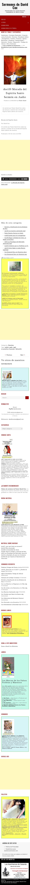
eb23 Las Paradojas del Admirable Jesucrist (14, 553)
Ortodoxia (11, 40)
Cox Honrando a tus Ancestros (10, 602)
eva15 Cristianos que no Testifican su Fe (16, 245)
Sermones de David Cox (15, 6)
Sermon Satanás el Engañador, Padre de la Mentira (13, 880)
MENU (24, 16)
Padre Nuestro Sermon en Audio (13, 233)
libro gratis (8, 686)
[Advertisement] (15, 155)
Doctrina (14, 37)
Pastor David (22, 100)
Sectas (10, 42)
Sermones (5, 25)
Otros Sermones (11, 44)
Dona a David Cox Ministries (9, 646)
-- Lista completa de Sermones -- (11, 45)
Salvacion (4, 42)
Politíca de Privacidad (12, 846)
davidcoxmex (15, 409)
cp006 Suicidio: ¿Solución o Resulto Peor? (14, 819)
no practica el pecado (8, 349)
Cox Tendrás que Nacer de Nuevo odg (12, 594)
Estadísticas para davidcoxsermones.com (14, 47)
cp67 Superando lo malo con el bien (11, 459)
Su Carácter (7, 702)
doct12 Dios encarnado (8, 548)
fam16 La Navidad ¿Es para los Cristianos (13, 555)
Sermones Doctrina (8, 28)
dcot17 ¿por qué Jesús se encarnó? (11, 546)
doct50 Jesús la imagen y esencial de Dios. (13, 551)
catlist (7, 347)
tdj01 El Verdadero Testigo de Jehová (12, 573)
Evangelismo (5, 38)
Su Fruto (6, 698)
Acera (3, 22)
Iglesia (24, 38)
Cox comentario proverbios (10, 628)
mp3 (14, 347)
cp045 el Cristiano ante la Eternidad (12, 298)
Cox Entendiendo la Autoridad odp (11, 604)
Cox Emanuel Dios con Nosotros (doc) (15, 252)
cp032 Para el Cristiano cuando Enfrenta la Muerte (14, 294)
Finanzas (18, 38)
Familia (13, 38)
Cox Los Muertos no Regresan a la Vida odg (14, 584)
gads (11, 347)
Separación (16, 42)
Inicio (3, 19)
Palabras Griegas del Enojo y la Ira (11, 567)
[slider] (25, 178)
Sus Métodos (8, 700)
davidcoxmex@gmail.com (17, 412)
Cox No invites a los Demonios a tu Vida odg (14, 588)
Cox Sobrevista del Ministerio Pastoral (12, 598)
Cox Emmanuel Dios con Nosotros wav (15, 254)
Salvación (19, 349)
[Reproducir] (3, 179)
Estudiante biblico (23, 37)
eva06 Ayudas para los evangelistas (14, 235)
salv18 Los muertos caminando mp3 (14, 231)
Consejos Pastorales (15, 35)
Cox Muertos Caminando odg (9, 592)
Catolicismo (4, 35)
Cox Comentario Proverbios (15, 633)
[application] (15, 179)
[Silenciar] (22, 179)
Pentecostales (19, 40)
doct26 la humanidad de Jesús (10, 549)
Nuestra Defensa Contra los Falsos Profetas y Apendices (13, 705)
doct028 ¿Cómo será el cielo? (11, 303)
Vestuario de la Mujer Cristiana (10, 577)
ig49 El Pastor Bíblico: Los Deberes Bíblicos (14, 748)
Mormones (4, 40)
